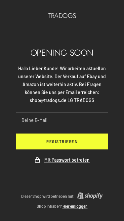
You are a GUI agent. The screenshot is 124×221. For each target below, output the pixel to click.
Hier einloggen (75, 206)
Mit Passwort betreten (67, 160)
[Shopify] (88, 196)
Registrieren (62, 141)
